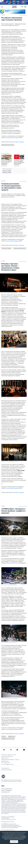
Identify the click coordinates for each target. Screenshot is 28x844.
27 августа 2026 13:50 (22, 506)
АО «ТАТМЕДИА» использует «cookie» (8, 824)
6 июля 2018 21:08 (23, 181)
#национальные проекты (8, 144)
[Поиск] (2, 7)
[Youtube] (24, 749)
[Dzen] (17, 749)
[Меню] (25, 6)
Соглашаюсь (14, 841)
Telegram (21, 141)
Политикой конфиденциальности (16, 838)
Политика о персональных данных (8, 819)
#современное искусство (8, 738)
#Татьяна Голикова (6, 248)
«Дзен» (16, 141)
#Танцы (3, 736)
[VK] (4, 750)
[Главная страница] (14, 7)
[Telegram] (10, 749)
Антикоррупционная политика (7, 821)
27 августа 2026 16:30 (22, 261)
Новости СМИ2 (6, 170)
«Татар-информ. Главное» (12, 137)
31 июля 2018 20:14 (23, 15)
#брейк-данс (12, 736)
